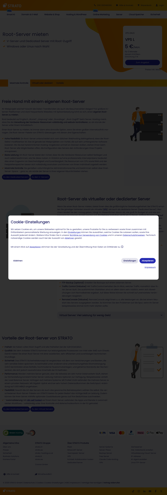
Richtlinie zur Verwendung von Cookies (88, 235)
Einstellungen (74, 232)
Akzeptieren (35, 246)
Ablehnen (69, 238)
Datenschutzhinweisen (134, 235)
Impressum (150, 267)
